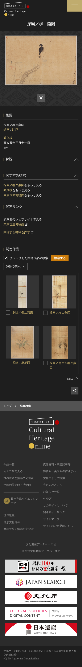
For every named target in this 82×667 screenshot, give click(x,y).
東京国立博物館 (14, 195)
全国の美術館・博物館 (17, 484)
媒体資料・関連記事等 (56, 464)
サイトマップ (51, 519)
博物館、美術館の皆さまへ (59, 471)
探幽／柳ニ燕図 (14, 185)
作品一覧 (9, 464)
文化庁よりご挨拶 (54, 478)
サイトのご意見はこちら (58, 525)
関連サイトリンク (54, 512)
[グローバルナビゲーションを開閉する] (74, 6)
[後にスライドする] (72, 378)
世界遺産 (9, 515)
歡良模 (8, 137)
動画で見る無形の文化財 (19, 529)
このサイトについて (55, 505)
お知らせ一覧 (51, 491)
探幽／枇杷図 (21, 362)
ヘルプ (47, 498)
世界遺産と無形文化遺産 (19, 478)
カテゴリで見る (13, 471)
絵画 (6, 129)
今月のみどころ (52, 484)
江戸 (15, 129)
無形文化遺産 (12, 522)
